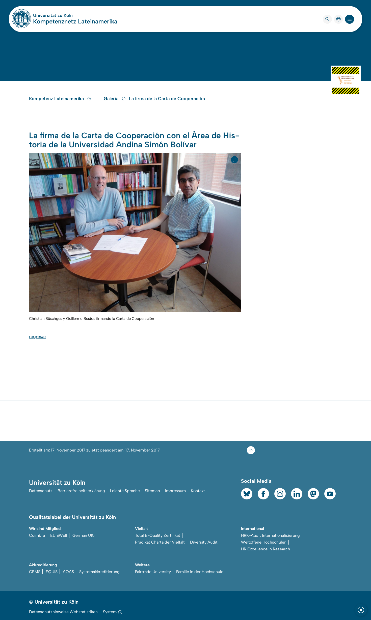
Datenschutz (40, 490)
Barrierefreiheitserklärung (81, 490)
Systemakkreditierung (99, 571)
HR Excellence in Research (265, 549)
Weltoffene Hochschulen (263, 542)
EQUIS (52, 571)
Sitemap (152, 490)
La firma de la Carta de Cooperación (167, 98)
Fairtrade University (153, 571)
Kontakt (198, 490)
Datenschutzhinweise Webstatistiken (63, 611)
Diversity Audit (204, 542)
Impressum (175, 490)
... (98, 98)
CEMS (34, 571)
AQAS (68, 571)
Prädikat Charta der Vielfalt (160, 542)
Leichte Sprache (125, 490)
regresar (37, 336)
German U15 (83, 535)
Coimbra (37, 535)
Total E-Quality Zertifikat (157, 535)
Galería (112, 98)
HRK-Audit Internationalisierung (270, 535)
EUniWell (58, 535)
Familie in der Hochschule (199, 571)
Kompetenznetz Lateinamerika (75, 21)
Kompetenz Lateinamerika (57, 98)
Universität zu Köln (68, 15)
